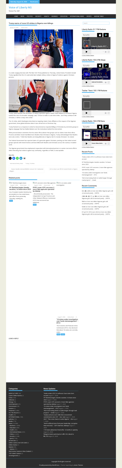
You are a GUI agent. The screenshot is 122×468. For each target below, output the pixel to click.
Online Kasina (13, 445)
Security (38, 16)
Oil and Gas (12, 440)
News (22, 16)
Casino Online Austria (15, 395)
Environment (13, 406)
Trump (27, 163)
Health (46, 16)
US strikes (32, 163)
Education (63, 16)
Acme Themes (78, 465)
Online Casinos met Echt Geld (18, 443)
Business (55, 16)
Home (16, 16)
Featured (11, 410)
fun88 (83, 207)
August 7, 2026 (14, 185)
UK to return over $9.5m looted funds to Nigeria (63, 169)
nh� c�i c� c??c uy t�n (89, 196)
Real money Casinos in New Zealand (20, 451)
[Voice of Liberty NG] (10, 16)
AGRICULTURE (13, 393)
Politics (30, 16)
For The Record (13, 413)
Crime (10, 398)
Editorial (11, 400)
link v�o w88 (86, 191)
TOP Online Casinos (15, 453)
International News (77, 16)
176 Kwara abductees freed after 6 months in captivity (61, 430)
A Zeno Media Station (88, 55)
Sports (89, 16)
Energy (11, 402)
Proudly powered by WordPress (49, 465)
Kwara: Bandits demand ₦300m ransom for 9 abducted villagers (26, 170)
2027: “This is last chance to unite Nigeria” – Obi (58, 419)
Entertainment (13, 404)
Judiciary (11, 419)
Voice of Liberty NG (20, 7)
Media (11, 421)
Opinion (11, 447)
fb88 (83, 201)
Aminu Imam (24, 27)
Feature (11, 408)
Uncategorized (13, 455)
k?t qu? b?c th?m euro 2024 (90, 212)
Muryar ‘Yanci (99, 16)
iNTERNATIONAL (14, 417)
